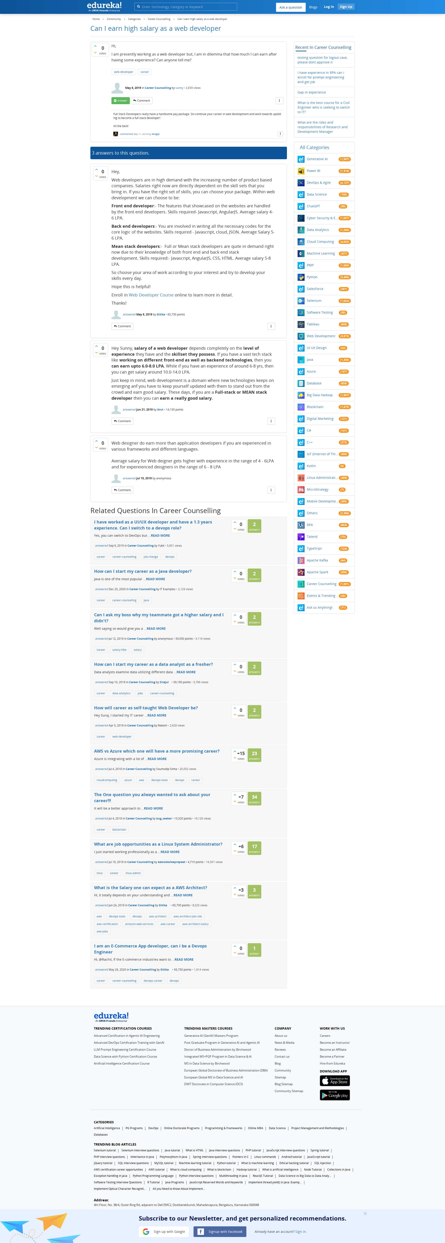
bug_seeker (164, 818)
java (146, 600)
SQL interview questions (133, 1163)
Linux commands (265, 1157)
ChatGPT (313, 206)
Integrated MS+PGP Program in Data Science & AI (218, 1056)
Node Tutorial (313, 1169)
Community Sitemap (289, 1091)
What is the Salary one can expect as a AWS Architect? (150, 887)
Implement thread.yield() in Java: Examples (275, 1182)
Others (312, 513)
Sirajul (155, 134)
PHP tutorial (253, 1150)
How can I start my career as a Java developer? (143, 571)
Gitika (161, 314)
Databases (101, 1135)
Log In (329, 6)
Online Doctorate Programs (182, 1128)
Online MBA (255, 1128)
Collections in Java (338, 1169)
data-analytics (121, 693)
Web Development (321, 336)
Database (314, 383)
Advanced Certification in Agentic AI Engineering (127, 1036)
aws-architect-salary (195, 924)
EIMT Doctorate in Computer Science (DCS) (213, 1084)
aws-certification (107, 924)
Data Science (317, 194)
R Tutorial (153, 1182)
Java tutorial (172, 1150)
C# (309, 430)
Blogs (313, 7)
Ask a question (291, 7)
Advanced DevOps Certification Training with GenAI (129, 1043)
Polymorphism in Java (173, 1157)
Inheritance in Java (142, 1157)
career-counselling (124, 557)
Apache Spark (317, 572)
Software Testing (320, 312)
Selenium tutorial (105, 1150)
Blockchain (315, 407)
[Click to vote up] (95, 46)
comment (143, 101)
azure (128, 780)
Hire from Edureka (332, 1063)
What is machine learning (257, 1163)
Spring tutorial (320, 1150)
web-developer (123, 72)
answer (122, 101)
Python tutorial (226, 1163)
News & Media (284, 1043)
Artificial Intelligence (107, 1128)
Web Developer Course (151, 295)
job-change (151, 557)
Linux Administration (323, 477)
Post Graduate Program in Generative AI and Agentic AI (222, 1043)
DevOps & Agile (319, 182)
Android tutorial (292, 1157)
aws (141, 780)
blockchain (119, 830)
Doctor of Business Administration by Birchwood (217, 1049)
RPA (310, 525)
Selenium (314, 300)
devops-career (153, 981)
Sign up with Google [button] (169, 1231)
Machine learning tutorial (195, 1163)
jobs (140, 693)
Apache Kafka (317, 560)
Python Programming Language (153, 1176)
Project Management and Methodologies (317, 1128)
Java (310, 359)
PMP (310, 265)
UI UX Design (317, 348)
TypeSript (314, 548)
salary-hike (119, 650)
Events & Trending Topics (323, 595)
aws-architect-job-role (188, 916)
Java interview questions (224, 1150)
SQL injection (322, 1163)
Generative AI (317, 159)
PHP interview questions (109, 1157)
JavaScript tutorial (318, 1157)
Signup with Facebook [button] (225, 1231)
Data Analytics (318, 229)
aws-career (168, 924)
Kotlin (311, 466)
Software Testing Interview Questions (118, 1182)
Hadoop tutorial (247, 1169)
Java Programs (174, 1182)
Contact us (282, 1056)
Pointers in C (240, 1157)
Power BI (313, 170)
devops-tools (159, 780)
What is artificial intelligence (280, 1169)
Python (312, 277)
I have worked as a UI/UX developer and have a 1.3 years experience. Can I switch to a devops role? (153, 525)
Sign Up (346, 6)
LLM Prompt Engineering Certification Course (125, 1049)
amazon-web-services (139, 924)
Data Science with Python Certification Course (125, 1056)
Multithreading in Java (233, 1176)
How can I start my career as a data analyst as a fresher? (153, 664)
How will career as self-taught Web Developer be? (146, 707)
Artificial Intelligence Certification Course (121, 1063)
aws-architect (157, 916)
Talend (312, 536)
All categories (314, 147)
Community (283, 1070)
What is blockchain (219, 1169)
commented (126, 134)
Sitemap (280, 1077)
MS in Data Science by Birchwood (207, 1063)
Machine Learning (321, 253)
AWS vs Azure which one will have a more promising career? (157, 751)
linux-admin (133, 873)
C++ (310, 442)
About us (281, 1036)
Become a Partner (332, 1056)
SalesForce (315, 289)
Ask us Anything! (320, 607)
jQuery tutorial (103, 1163)
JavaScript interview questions (286, 1150)
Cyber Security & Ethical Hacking (323, 218)
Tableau (313, 324)
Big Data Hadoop (320, 395)
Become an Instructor (335, 1043)
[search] (138, 6)
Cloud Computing (320, 241)
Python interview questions (196, 1176)
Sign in (300, 1231)
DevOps (153, 1128)
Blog (278, 1063)
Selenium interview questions (140, 1150)
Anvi (160, 409)
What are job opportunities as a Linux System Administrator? (158, 844)
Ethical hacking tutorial (294, 1163)
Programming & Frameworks (223, 1128)
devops (170, 557)
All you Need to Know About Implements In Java (179, 1189)
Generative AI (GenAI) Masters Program (211, 1036)
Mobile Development (323, 501)
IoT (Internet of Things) (323, 454)
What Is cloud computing (186, 1169)
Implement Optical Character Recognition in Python (120, 1189)
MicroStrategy (317, 489)
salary (138, 650)
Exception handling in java (110, 1176)
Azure (311, 371)
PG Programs (134, 1128)
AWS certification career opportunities (118, 1169)
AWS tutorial (157, 1169)
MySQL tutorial (163, 1163)
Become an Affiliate (333, 1049)
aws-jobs (102, 931)
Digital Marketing (320, 418)
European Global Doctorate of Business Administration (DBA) (226, 1070)
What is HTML (194, 1150)
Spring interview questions (210, 1157)
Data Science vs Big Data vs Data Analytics (305, 1176)
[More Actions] (279, 100)
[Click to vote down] (95, 52)
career (144, 72)
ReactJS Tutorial (263, 1176)
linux (100, 873)
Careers (325, 1036)
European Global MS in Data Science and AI (213, 1077)
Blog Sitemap (284, 1084)
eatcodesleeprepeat (171, 862)
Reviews (280, 1049)
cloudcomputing (107, 780)
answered (129, 314)
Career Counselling (158, 88)
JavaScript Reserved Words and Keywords (216, 1182)
